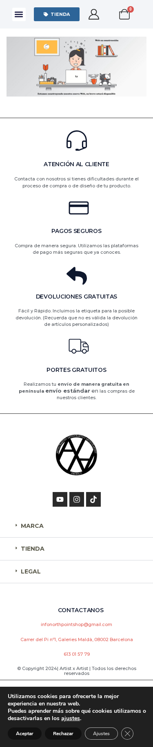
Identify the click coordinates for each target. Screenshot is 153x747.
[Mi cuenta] (94, 14)
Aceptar (24, 733)
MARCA (32, 525)
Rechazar (63, 733)
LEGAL (31, 571)
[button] (19, 14)
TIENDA (32, 548)
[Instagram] (76, 499)
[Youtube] (60, 499)
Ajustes (101, 733)
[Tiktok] (93, 499)
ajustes (70, 718)
